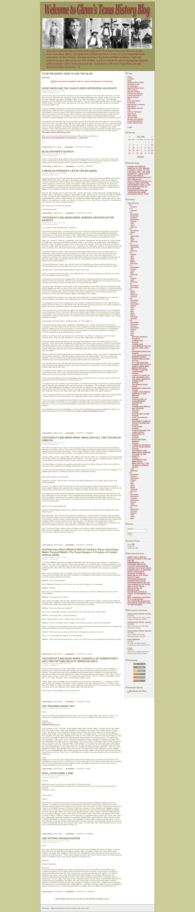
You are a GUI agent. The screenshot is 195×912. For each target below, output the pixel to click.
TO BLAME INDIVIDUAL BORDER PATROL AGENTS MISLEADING (141, 357)
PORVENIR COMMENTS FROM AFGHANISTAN (141, 422)
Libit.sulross (132, 90)
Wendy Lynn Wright (135, 119)
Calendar (131, 133)
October (133, 207)
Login (129, 127)
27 (137, 153)
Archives (131, 199)
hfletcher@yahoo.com (51, 725)
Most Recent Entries (135, 553)
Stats (129, 81)
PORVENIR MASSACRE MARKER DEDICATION (136, 580)
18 (129, 150)
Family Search (133, 97)
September (134, 219)
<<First (58, 899)
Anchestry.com (133, 84)
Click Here (46, 78)
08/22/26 (140, 157)
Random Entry (133, 163)
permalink (69, 147)
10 (152, 145)
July (132, 223)
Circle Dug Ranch (134, 95)
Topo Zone (131, 114)
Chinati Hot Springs (135, 93)
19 (133, 150)
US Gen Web (132, 117)
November (134, 216)
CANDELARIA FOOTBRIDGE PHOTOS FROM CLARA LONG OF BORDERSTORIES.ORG (141, 347)
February (134, 241)
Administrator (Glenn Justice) (139, 614)
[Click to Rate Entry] (76, 147)
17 (84, 899)
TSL (129, 110)
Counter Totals (133, 541)
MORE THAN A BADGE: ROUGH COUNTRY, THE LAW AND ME (139, 559)
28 (141, 153)
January (133, 210)
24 (152, 150)
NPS (129, 99)
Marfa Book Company (136, 104)
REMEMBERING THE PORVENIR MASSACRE (136, 563)
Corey (129, 648)
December (134, 214)
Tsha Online (132, 115)
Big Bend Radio (133, 92)
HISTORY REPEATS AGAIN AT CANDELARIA (139, 338)
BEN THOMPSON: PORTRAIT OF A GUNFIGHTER (139, 598)
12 (133, 148)
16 (149, 148)
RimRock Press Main (135, 82)
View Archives (133, 203)
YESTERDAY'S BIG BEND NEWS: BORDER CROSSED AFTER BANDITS (141, 453)
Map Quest (131, 106)
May (132, 238)
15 (77, 899)
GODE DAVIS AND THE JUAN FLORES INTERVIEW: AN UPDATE (141, 433)
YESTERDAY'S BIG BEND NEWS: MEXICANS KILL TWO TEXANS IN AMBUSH (140, 462)
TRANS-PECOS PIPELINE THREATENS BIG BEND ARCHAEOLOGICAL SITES (138, 192)
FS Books (131, 103)
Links (129, 73)
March (132, 232)
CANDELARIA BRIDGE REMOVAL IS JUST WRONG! (138, 167)
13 (71, 899)
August (133, 221)
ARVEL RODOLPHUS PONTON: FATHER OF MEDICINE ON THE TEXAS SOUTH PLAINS (137, 574)
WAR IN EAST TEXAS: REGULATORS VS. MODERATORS (136, 588)
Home (129, 77)
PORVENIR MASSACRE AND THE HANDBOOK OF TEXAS (138, 583)
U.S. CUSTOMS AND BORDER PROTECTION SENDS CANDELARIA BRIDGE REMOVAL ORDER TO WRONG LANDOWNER (141, 367)
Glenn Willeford (133, 639)
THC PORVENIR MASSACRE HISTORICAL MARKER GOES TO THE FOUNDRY (139, 603)
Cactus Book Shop (134, 123)
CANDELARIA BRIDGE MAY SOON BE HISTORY (141, 408)
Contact (130, 79)
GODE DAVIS (137, 427)
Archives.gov (132, 86)
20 (137, 150)
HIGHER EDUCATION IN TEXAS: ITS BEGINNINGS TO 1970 (139, 593)
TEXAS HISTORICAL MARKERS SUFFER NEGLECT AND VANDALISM (139, 177)
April (132, 240)
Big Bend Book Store (135, 88)
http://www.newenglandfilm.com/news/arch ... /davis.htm (65, 138)
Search (130, 524)
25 (129, 153)
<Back (63, 899)
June (132, 225)
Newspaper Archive (135, 108)
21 (97, 899)
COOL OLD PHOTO (140, 417)
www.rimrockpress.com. (93, 411)
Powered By (132, 660)
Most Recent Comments (137, 610)
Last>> (106, 899)
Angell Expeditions (135, 121)
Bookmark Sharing (135, 687)
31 (152, 153)
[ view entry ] (47, 147)
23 (149, 150)
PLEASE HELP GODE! (140, 414)
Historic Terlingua (134, 112)
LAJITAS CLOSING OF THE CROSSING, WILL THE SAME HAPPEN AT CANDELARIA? (138, 172)
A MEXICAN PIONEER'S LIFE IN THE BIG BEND (141, 446)
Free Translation (133, 101)
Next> (101, 899)
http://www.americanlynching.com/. (56, 132)
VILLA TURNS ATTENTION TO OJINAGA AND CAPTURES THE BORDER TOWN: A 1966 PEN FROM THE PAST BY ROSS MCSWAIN (139, 184)
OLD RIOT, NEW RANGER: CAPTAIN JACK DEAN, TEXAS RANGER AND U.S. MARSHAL (139, 568)
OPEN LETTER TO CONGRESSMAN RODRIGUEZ (139, 401)
